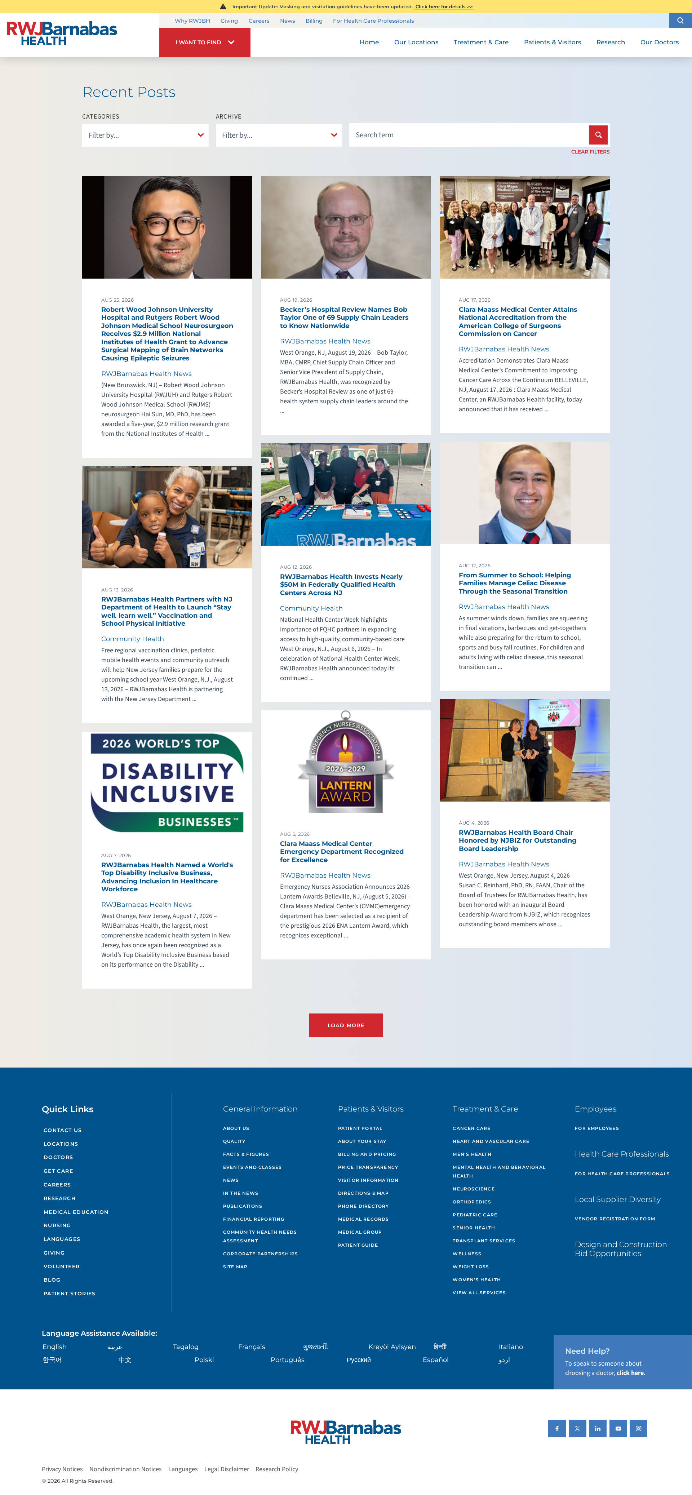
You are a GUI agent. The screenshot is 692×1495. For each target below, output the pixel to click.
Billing (314, 20)
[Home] (79, 35)
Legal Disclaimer (226, 1469)
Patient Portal (360, 1128)
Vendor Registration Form (615, 1218)
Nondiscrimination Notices (125, 1469)
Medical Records (363, 1219)
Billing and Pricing (367, 1154)
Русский (359, 1360)
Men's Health (472, 1154)
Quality (234, 1141)
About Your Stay (362, 1141)
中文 (125, 1360)
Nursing (57, 1225)
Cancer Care (472, 1128)
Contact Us (63, 1130)
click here (630, 1373)
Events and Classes (252, 1167)
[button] (680, 20)
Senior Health (474, 1227)
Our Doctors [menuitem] (659, 42)
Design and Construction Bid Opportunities (621, 1249)
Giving (229, 20)
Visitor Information (368, 1180)
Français (251, 1347)
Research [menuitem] (610, 42)
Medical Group (360, 1232)
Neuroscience (473, 1189)
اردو (504, 1360)
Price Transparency (368, 1167)
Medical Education (76, 1212)
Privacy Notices (62, 1469)
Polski (204, 1360)
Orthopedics (472, 1202)
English (55, 1347)
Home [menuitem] (369, 42)
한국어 (52, 1360)
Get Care (58, 1171)
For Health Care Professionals (373, 20)
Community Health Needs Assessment (260, 1236)
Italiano (511, 1347)
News (287, 20)
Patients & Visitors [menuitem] (552, 42)
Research (60, 1198)
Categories (101, 117)
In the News (240, 1193)
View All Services (479, 1292)
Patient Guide (358, 1245)
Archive (228, 117)
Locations (61, 1144)
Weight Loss (471, 1266)
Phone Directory (363, 1206)
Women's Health (477, 1279)
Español (436, 1360)
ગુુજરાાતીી (315, 1347)
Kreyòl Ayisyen (392, 1347)
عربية (115, 1347)
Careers (259, 20)
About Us (236, 1128)
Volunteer (62, 1266)
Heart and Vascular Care (491, 1141)
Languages (62, 1239)
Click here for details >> (444, 6)
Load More (346, 1025)
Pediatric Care (475, 1214)
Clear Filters (590, 151)
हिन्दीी (440, 1347)
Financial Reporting (254, 1219)
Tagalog (186, 1347)
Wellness (467, 1253)
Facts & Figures (246, 1154)
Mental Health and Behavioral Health (499, 1171)
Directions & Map (363, 1193)
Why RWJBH (192, 20)
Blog (52, 1280)
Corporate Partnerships (260, 1253)
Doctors (59, 1157)
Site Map (235, 1266)
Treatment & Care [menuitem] (481, 42)
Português (288, 1360)
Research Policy (277, 1469)
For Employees (597, 1128)
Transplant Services (484, 1240)
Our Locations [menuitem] (416, 42)
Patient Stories (70, 1293)
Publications (242, 1206)
